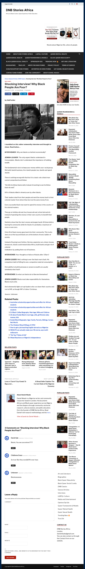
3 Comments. (27, 90)
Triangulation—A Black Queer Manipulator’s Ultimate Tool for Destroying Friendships (74, 431)
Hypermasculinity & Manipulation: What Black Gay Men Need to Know (74, 366)
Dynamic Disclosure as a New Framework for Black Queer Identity (74, 192)
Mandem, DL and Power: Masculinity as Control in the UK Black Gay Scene (74, 219)
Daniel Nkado (20, 90)
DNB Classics (21, 78)
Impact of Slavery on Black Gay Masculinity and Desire (74, 276)
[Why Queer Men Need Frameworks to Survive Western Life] (62, 229)
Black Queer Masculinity (60, 58)
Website (7, 540)
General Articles (13, 78)
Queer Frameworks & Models (36, 58)
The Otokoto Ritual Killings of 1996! (22, 325)
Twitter (62, 566)
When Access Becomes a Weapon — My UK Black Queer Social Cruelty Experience (74, 446)
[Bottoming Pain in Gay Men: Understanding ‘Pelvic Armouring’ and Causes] (62, 376)
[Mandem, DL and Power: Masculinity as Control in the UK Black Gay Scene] (62, 216)
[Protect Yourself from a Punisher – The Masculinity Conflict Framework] (62, 146)
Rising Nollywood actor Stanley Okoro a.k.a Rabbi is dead (29, 363)
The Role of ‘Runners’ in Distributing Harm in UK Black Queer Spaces (74, 417)
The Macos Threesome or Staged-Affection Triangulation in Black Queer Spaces (74, 461)
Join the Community (32, 73)
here (48, 412)
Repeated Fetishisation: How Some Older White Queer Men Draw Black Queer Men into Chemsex (74, 134)
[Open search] (79, 54)
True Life (21, 65)
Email (7, 532)
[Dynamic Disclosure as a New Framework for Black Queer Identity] (62, 189)
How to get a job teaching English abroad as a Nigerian (29, 327)
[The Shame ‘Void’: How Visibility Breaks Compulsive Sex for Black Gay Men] (62, 159)
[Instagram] (74, 3)
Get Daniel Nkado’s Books (64, 69)
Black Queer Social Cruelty (17, 61)
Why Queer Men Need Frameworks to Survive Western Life (74, 232)
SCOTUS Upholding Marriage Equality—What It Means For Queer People (74, 300)
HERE (65, 105)
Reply (13, 448)
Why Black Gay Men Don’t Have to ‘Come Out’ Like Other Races (74, 120)
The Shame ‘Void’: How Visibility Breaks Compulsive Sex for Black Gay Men (74, 163)
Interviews (61, 493)
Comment (8, 502)
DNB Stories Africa (19, 10)
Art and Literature (68, 61)
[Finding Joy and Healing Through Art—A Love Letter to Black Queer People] (62, 337)
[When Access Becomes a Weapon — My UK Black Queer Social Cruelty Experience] (62, 442)
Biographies (11, 65)
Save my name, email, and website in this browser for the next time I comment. (28, 551)
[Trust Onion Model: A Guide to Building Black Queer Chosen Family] (62, 242)
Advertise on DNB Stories (41, 69)
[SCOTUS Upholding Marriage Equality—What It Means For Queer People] (62, 298)
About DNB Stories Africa (23, 54)
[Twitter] (72, 3)
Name (7, 524)
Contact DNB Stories (14, 73)
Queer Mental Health (58, 54)
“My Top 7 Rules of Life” (18, 335)
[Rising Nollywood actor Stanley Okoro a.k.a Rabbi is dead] (29, 355)
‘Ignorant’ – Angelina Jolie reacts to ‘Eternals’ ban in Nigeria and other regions (12, 365)
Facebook (56, 566)
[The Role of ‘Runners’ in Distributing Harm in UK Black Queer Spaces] (62, 414)
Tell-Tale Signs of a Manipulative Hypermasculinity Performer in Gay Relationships (74, 206)
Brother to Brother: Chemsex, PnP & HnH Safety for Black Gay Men (74, 353)
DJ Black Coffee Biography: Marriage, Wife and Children (29, 312)
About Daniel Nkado (51, 73)
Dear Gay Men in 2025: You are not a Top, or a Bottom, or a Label (74, 264)
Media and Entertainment (67, 499)
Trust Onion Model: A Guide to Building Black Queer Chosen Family (74, 245)
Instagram (68, 566)
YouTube (75, 566)
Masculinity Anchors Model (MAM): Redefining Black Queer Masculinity (74, 178)
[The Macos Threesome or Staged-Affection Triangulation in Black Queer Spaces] (62, 457)
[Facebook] (70, 3)
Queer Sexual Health (14, 58)
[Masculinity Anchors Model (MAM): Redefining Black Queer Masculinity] (62, 174)
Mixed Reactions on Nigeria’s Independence (25, 338)
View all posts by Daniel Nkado (28, 416)
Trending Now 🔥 (51, 61)
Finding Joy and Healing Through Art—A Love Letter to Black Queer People (74, 339)
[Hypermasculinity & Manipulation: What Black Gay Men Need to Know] (62, 363)
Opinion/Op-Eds (36, 61)
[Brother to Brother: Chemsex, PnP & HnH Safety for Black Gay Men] (62, 350)
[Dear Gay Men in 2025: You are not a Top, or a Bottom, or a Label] (62, 261)
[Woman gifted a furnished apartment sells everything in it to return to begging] (46, 355)
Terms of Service (68, 65)
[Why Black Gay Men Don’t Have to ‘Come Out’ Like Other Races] (62, 118)
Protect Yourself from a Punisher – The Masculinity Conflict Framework (74, 149)
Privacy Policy (53, 65)
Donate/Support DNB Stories (17, 69)
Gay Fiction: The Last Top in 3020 (74, 311)
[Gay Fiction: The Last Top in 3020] (62, 311)
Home (8, 54)
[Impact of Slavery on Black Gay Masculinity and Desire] (62, 275)
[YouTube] (77, 3)
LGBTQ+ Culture (42, 54)
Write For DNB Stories (36, 65)
